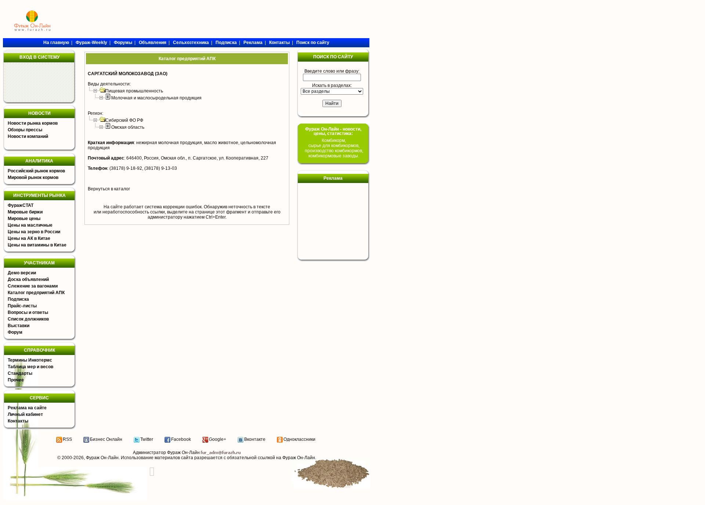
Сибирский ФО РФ (124, 120)
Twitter (146, 439)
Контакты (18, 421)
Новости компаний (28, 136)
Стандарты (20, 373)
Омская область (127, 127)
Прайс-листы (22, 305)
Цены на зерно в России (34, 231)
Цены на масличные (30, 225)
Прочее (16, 380)
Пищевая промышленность (134, 91)
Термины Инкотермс (30, 360)
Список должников (28, 319)
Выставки (18, 325)
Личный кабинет (25, 414)
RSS (67, 439)
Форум (15, 332)
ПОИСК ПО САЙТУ (333, 56)
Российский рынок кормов (36, 170)
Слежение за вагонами (33, 286)
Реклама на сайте (27, 407)
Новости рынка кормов (33, 123)
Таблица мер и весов (30, 366)
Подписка (18, 299)
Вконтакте (254, 439)
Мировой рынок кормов (33, 177)
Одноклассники (299, 439)
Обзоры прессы (25, 129)
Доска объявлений (28, 279)
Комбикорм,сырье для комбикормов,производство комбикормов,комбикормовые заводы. (334, 148)
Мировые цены (24, 218)
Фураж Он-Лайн (102, 457)
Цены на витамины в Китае (37, 245)
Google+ (217, 439)
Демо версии (22, 272)
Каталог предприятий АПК (36, 292)
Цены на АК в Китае (29, 238)
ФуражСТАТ (20, 205)
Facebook (181, 439)
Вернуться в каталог (109, 188)
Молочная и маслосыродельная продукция (156, 97)
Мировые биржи (25, 212)
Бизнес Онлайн (106, 439)
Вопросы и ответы (28, 312)
